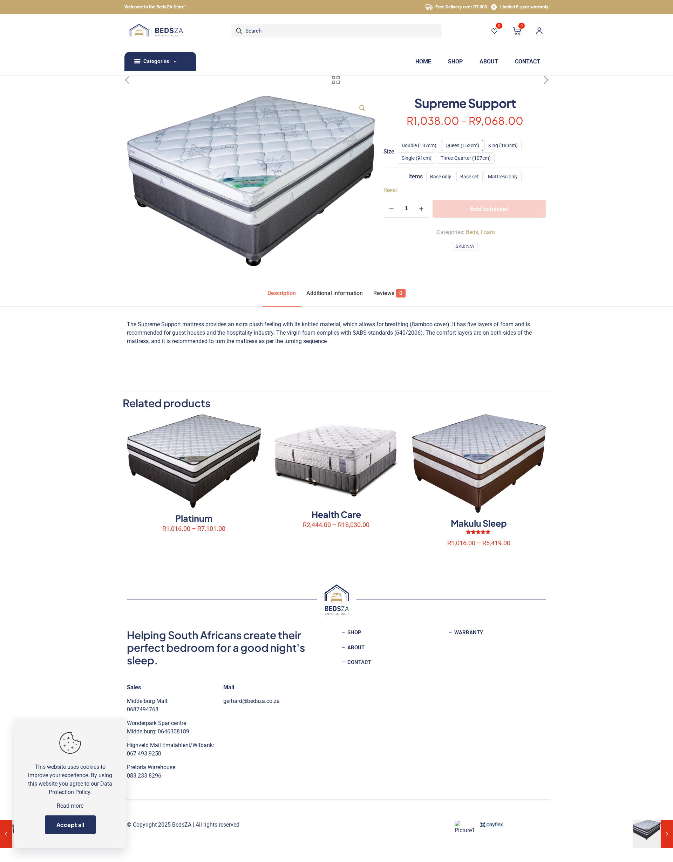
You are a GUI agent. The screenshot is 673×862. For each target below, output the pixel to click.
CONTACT (358, 662)
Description (281, 293)
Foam (488, 232)
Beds (472, 232)
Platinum (193, 518)
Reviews (387, 293)
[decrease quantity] (391, 208)
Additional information (334, 293)
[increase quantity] (421, 208)
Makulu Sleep (479, 523)
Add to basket (489, 208)
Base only (440, 176)
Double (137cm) (419, 145)
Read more (70, 805)
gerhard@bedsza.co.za (251, 701)
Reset (390, 190)
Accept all (70, 824)
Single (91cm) (416, 158)
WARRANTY (468, 632)
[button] (363, 108)
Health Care (336, 514)
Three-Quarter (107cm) (466, 158)
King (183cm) (503, 145)
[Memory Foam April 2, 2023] (653, 834)
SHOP (353, 632)
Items (415, 176)
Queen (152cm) (462, 145)
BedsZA (181, 824)
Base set (469, 176)
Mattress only (503, 176)
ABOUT (355, 647)
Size (388, 151)
